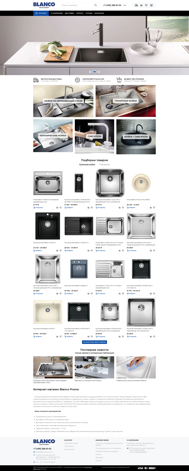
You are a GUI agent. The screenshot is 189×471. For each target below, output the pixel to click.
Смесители (69, 446)
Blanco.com (36, 469)
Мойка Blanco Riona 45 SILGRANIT (138, 199)
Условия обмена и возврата (107, 451)
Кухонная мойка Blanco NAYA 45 (44, 242)
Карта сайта (88, 467)
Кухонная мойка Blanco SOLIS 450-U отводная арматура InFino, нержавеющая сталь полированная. (141, 244)
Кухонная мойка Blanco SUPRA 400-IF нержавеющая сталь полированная (109, 330)
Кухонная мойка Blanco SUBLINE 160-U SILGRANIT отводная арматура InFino (77, 201)
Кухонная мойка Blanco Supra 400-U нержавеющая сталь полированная (108, 201)
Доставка (69, 13)
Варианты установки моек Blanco (88, 381)
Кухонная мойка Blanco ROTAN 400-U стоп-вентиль (140, 287)
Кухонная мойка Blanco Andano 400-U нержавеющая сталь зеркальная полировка (140, 330)
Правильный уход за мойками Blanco (131, 381)
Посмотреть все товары (94, 342)
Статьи (89, 13)
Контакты (99, 13)
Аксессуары (69, 449)
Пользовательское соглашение (108, 448)
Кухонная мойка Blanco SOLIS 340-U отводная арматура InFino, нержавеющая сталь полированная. (47, 287)
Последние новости (94, 349)
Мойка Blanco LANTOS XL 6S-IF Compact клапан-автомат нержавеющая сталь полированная (109, 244)
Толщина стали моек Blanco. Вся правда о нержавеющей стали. (50, 381)
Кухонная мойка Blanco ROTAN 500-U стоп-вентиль (77, 330)
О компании (57, 13)
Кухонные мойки (71, 443)
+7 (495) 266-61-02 (112, 5)
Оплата (79, 13)
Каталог (43, 13)
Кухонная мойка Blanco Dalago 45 (75, 285)
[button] (90, 72)
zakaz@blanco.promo (44, 452)
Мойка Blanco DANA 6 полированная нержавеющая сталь (46, 201)
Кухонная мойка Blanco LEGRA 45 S (76, 242)
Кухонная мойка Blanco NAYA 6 (44, 328)
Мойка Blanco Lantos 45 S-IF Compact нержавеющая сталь (108, 287)
